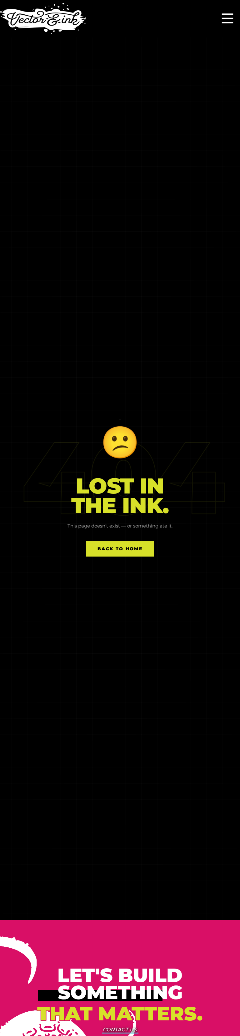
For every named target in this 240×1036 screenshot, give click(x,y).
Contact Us (120, 1030)
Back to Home (120, 548)
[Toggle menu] (227, 19)
